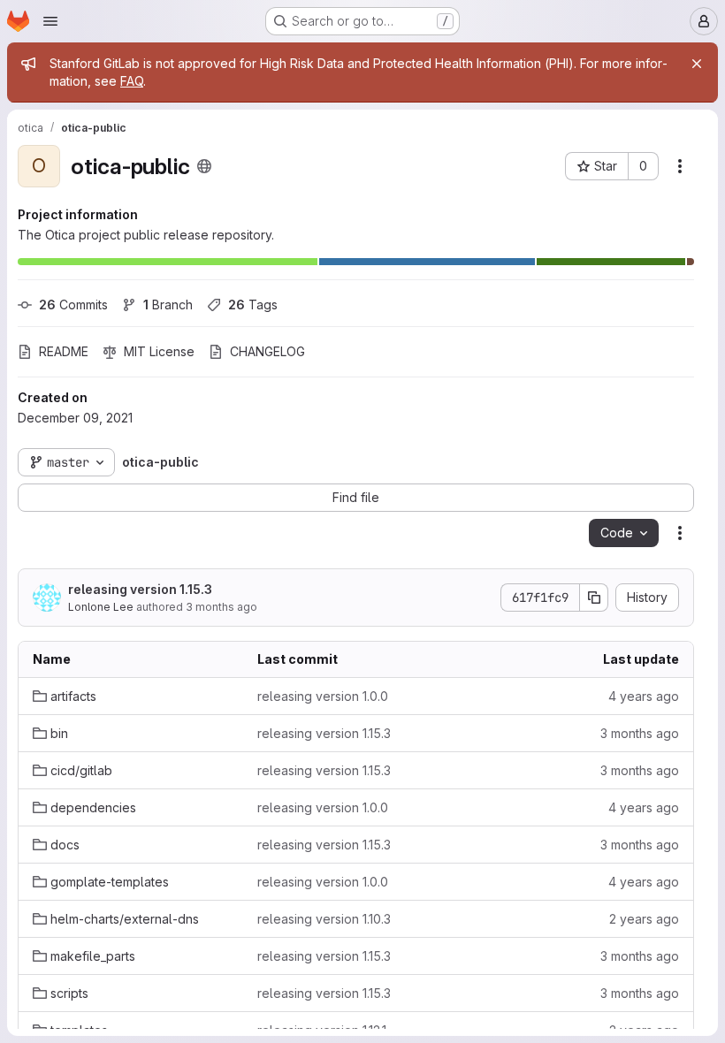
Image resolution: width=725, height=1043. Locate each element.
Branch (168, 304)
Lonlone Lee (101, 606)
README (63, 351)
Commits (73, 304)
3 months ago (221, 606)
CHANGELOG (267, 351)
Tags (253, 304)
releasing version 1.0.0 (322, 696)
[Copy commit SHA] (594, 597)
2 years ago (644, 918)
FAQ (131, 80)
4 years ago (643, 696)
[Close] (696, 63)
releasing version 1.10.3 (324, 918)
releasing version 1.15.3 (140, 589)
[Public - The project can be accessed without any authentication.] (204, 166)
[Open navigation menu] (50, 21)
